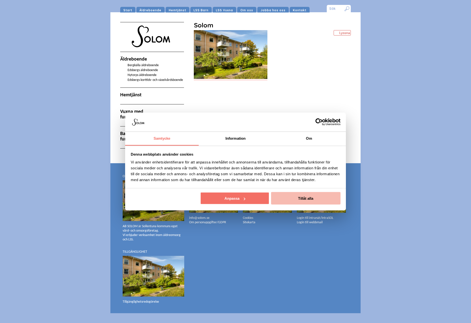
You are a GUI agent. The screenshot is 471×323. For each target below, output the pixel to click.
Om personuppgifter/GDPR (207, 222)
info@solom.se (199, 218)
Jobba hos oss (273, 10)
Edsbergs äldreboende (143, 70)
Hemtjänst (177, 10)
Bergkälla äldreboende (143, 65)
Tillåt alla (305, 198)
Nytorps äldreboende (142, 75)
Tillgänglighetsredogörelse (141, 302)
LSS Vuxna (224, 10)
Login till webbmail (310, 222)
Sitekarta (249, 222)
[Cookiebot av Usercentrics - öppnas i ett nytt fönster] (319, 122)
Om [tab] (309, 138)
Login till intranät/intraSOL (315, 218)
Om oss (246, 10)
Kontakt (299, 10)
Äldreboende (150, 10)
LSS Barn (201, 10)
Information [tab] (235, 138)
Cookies (248, 218)
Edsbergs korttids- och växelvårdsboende (155, 80)
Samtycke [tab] (162, 138)
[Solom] (152, 52)
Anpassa (231, 198)
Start (127, 10)
